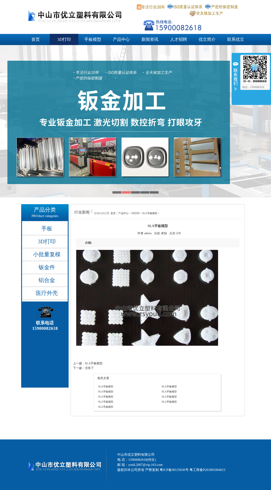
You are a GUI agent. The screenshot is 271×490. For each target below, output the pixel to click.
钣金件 (47, 267)
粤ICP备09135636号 (174, 470)
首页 (35, 39)
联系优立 (235, 39)
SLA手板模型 (149, 213)
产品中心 (121, 39)
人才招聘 (178, 39)
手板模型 (92, 39)
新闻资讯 (149, 39)
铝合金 (47, 280)
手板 (46, 229)
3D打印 (64, 39)
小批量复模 (47, 254)
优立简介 (207, 39)
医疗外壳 (47, 293)
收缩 (235, 79)
